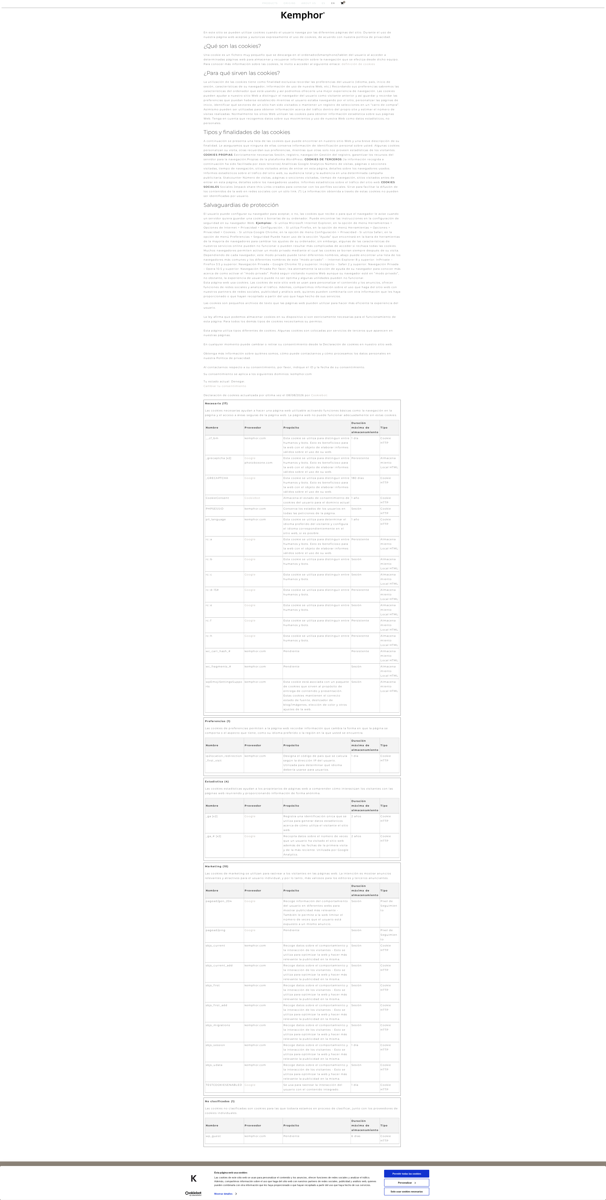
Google (250, 458)
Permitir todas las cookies (406, 1173)
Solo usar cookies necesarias (407, 1191)
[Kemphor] (303, 16)
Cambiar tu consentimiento (225, 386)
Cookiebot (319, 395)
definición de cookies (358, 64)
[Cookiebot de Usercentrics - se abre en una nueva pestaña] (193, 1193)
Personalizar (405, 1182)
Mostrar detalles (223, 1193)
